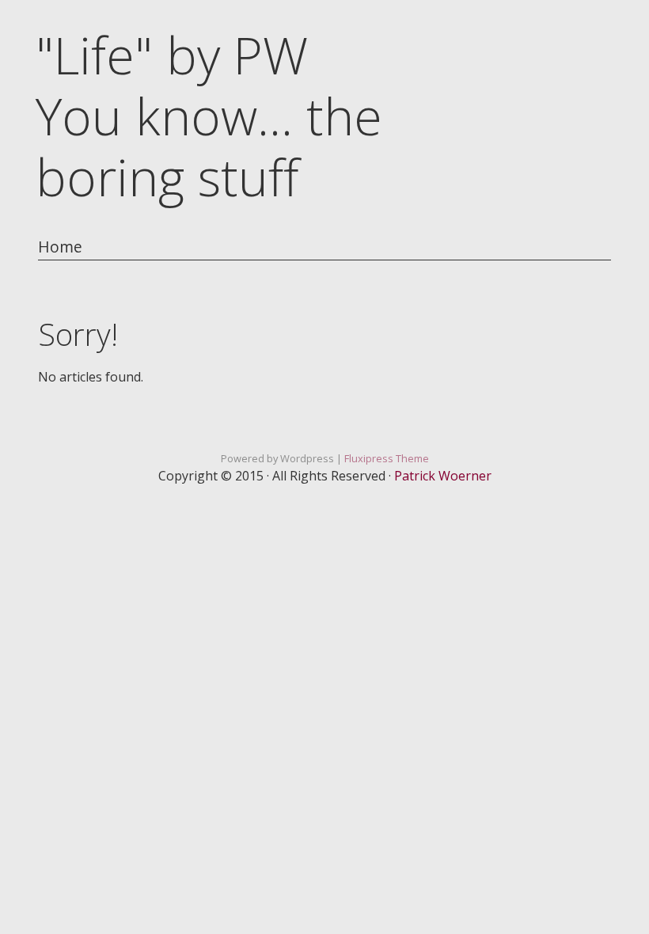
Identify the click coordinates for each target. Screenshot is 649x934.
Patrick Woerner (442, 475)
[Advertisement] (324, 621)
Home (60, 247)
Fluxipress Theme (386, 458)
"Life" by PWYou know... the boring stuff (209, 116)
